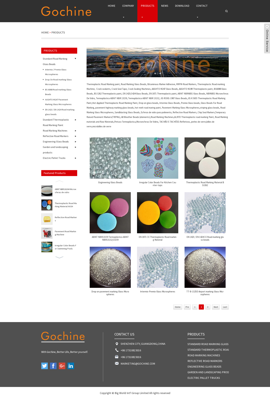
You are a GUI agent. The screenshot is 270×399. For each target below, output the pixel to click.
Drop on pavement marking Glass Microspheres (110, 293)
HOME (45, 32)
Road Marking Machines (55, 130)
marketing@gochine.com (138, 363)
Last (225, 307)
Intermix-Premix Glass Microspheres (157, 291)
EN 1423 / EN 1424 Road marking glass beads (60, 112)
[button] (59, 180)
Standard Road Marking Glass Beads (55, 61)
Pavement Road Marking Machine (65, 233)
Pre (187, 307)
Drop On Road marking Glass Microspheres (58, 82)
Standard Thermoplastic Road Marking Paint (56, 122)
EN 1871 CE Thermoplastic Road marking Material (157, 238)
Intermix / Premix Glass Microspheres (55, 72)
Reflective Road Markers (55, 136)
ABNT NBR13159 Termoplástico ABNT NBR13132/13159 (110, 238)
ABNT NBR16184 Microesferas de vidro (65, 191)
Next (216, 307)
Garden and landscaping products (55, 149)
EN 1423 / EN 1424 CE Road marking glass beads (205, 238)
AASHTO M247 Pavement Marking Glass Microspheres (58, 102)
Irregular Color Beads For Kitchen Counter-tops (157, 184)
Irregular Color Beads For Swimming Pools (65, 247)
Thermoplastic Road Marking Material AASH (66, 205)
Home (177, 307)
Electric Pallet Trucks (54, 157)
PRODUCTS (58, 32)
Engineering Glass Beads (56, 141)
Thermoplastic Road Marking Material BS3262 (205, 184)
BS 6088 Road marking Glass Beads (58, 92)
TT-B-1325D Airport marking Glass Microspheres (205, 293)
